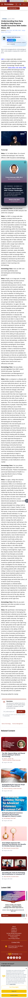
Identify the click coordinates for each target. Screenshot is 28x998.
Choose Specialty (12, 8)
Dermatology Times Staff (10, 818)
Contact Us (14, 930)
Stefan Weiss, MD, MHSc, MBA (17, 67)
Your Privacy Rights (14, 987)
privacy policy (7, 715)
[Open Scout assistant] (20, 4)
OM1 (2, 59)
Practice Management (17, 723)
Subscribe (20, 711)
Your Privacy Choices (14, 938)
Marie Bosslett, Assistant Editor (11, 848)
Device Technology (6, 723)
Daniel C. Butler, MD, (8, 758)
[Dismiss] (25, 162)
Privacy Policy (14, 937)
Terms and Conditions (14, 935)
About (14, 926)
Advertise (14, 928)
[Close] (26, 968)
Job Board (14, 931)
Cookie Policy (12, 984)
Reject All (14, 991)
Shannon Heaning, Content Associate (11, 760)
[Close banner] (26, 2)
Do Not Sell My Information (14, 933)
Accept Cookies (14, 995)
